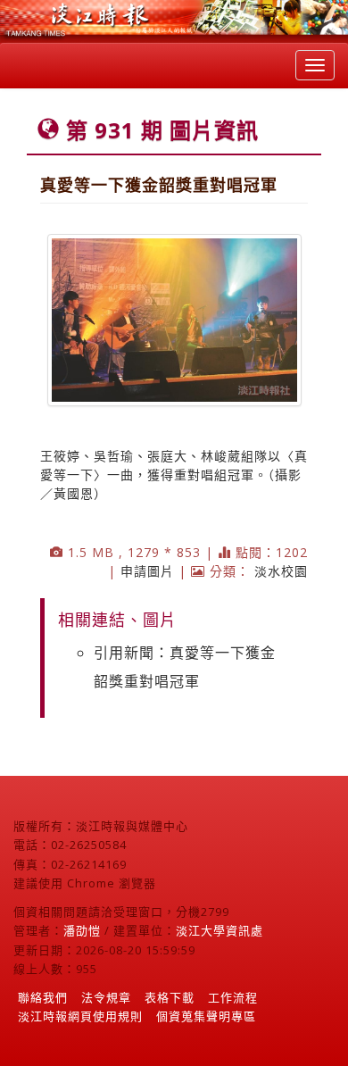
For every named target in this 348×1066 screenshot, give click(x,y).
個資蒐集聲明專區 (206, 1016)
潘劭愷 (82, 930)
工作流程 (233, 997)
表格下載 (170, 997)
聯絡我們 (43, 997)
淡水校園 (281, 570)
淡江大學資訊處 (219, 930)
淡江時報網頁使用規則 (80, 1016)
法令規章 (106, 997)
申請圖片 (147, 570)
